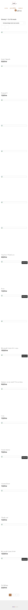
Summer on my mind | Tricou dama (12, 382)
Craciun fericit (5, 484)
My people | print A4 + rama (9, 348)
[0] (14, 11)
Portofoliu (13, 8)
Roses (2, 289)
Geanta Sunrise (5, 450)
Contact (20, 8)
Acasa (6, 8)
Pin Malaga (4, 585)
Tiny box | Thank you (7, 255)
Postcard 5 (4, 93)
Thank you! (4, 518)
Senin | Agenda (5, 59)
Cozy (2, 416)
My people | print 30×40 (8, 551)
